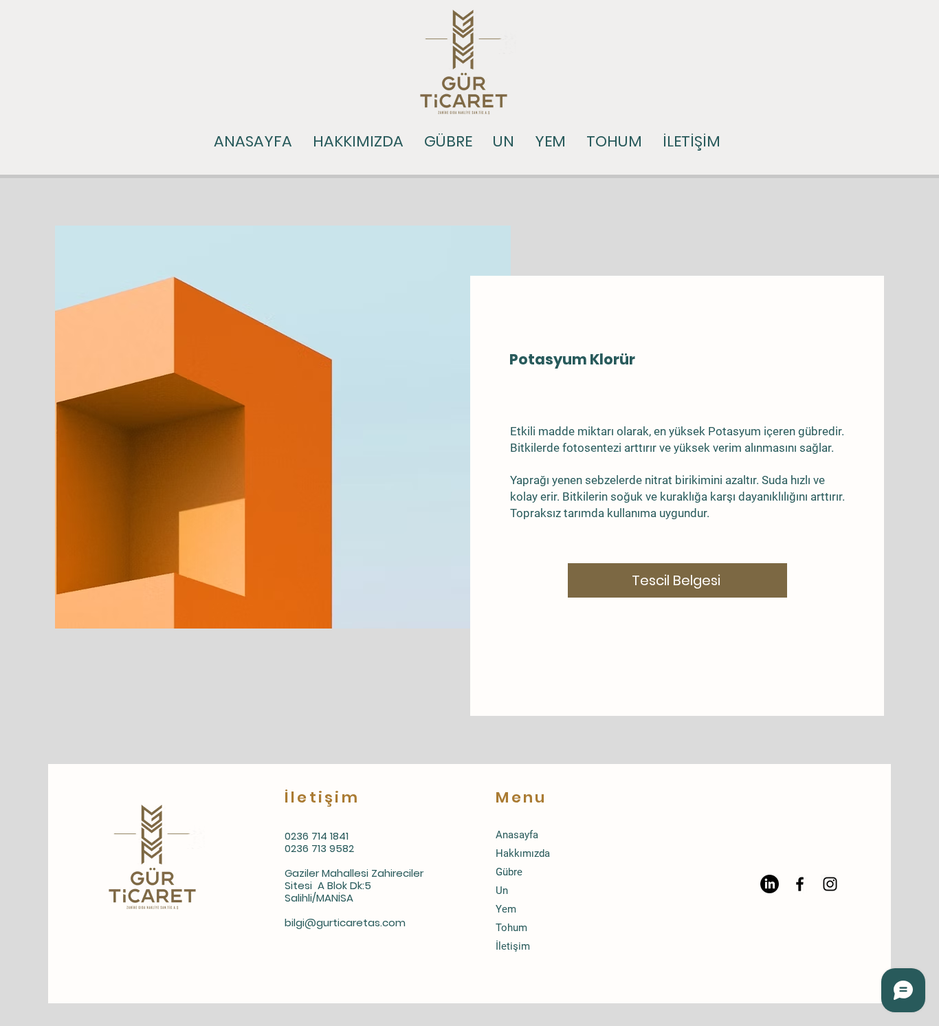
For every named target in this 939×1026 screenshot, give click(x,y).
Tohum (511, 927)
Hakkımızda (523, 853)
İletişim (513, 946)
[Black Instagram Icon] (830, 884)
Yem (506, 909)
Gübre (509, 872)
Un (502, 890)
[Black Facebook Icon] (800, 884)
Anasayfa (517, 835)
